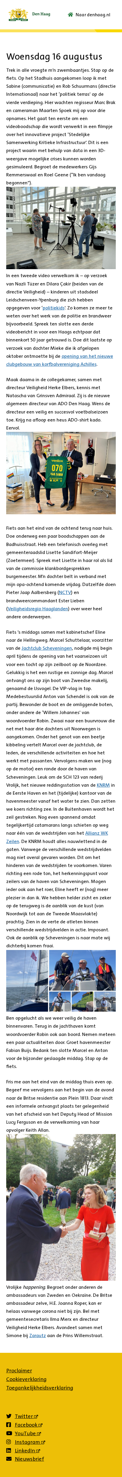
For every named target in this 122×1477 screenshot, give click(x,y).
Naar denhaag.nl (93, 15)
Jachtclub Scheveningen (47, 648)
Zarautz (37, 1335)
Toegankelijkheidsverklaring (39, 1387)
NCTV (65, 592)
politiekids (54, 308)
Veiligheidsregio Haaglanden (38, 609)
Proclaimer (19, 1370)
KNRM (103, 785)
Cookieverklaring (26, 1379)
